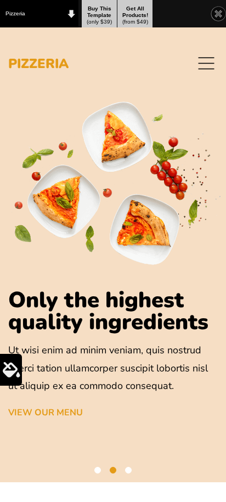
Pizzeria (15, 13)
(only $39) (99, 15)
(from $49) (135, 15)
